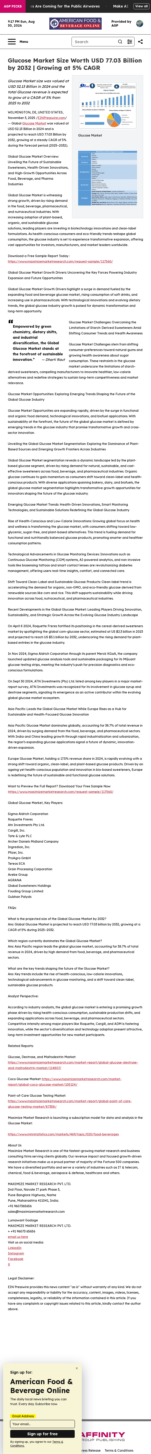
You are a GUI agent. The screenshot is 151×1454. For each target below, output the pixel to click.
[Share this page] (140, 42)
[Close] (77, 1368)
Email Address (23, 1416)
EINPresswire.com (51, 118)
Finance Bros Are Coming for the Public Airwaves (55, 6)
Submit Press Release (84, 1450)
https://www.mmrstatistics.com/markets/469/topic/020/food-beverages (63, 1134)
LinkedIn (14, 1248)
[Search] (120, 41)
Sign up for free (42, 1433)
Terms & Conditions (119, 1450)
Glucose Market (34, 123)
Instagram (16, 1253)
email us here (18, 1237)
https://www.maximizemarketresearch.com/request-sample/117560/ (60, 261)
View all (141, 6)
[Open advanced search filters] (129, 41)
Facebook (15, 1259)
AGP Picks (13, 6)
